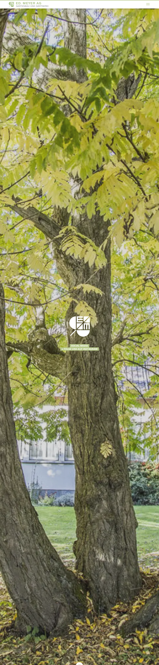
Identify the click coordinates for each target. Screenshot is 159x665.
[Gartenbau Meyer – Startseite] (28, 4)
